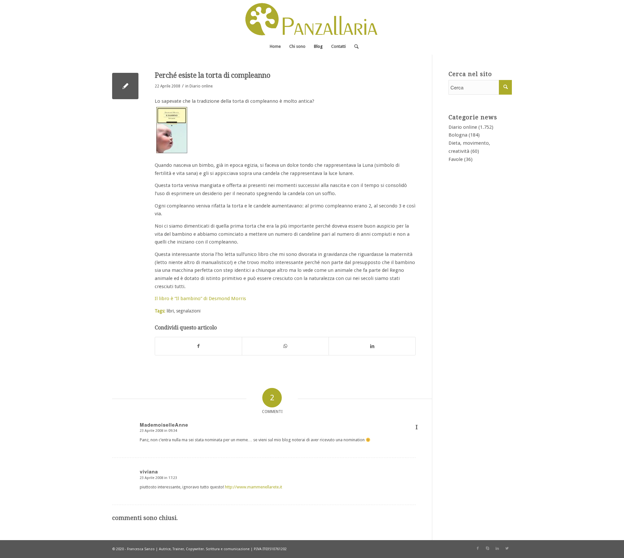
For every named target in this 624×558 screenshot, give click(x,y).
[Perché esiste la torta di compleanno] (125, 86)
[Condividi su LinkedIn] (372, 346)
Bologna (457, 135)
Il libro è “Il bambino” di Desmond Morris (200, 298)
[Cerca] (354, 46)
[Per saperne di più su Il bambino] (172, 153)
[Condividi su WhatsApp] (285, 346)
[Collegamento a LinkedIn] (497, 548)
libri (170, 310)
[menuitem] (275, 46)
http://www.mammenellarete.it (253, 487)
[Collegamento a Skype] (487, 548)
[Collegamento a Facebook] (478, 548)
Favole (455, 159)
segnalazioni (188, 310)
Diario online (201, 86)
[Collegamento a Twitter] (507, 548)
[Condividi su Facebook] (198, 346)
